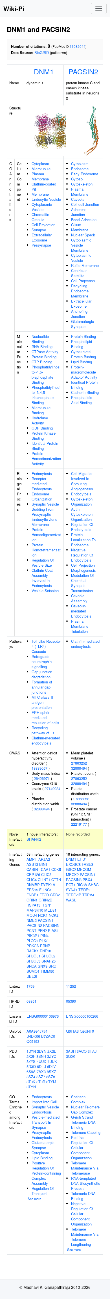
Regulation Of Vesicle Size (43, 562)
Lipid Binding (81, 361)
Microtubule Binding (41, 410)
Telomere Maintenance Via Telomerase (84, 1168)
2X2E (51, 1051)
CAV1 (45, 869)
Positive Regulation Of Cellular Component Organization (82, 1147)
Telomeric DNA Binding (83, 1196)
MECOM (84, 869)
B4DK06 (33, 1036)
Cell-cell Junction (85, 204)
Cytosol (77, 179)
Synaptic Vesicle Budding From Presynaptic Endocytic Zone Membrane (45, 514)
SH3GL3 (33, 961)
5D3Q (31, 1066)
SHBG (93, 884)
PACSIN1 (45, 920)
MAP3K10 (35, 910)
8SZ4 (31, 1076)
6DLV (51, 1066)
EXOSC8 (73, 864)
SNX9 (42, 966)
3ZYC (51, 1056)
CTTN (56, 879)
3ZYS (31, 1061)
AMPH (32, 859)
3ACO (82, 1051)
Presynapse (41, 245)
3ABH (71, 1051)
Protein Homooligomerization (46, 534)
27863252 (79, 763)
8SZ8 (50, 1076)
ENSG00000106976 (43, 1016)
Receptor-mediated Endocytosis (42, 483)
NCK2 (53, 915)
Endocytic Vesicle (46, 199)
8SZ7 (40, 1076)
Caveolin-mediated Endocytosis (81, 611)
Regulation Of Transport (43, 1191)
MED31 (50, 910)
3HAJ (92, 1051)
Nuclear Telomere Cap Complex (85, 1109)
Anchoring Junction (79, 313)
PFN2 (42, 930)
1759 (30, 986)
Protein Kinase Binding (44, 435)
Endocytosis (42, 473)
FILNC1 (45, 889)
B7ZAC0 (48, 1036)
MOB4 (32, 915)
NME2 (32, 920)
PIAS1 (53, 930)
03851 (31, 1001)
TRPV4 (88, 894)
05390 (71, 1001)
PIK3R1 (33, 935)
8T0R (40, 1081)
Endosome (80, 168)
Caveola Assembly (79, 598)
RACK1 (33, 950)
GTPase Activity (45, 351)
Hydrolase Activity (40, 420)
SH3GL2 (48, 956)
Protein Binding (44, 356)
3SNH (41, 1056)
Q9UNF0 (87, 1031)
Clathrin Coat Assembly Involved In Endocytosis (42, 577)
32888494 (42, 809)
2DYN (41, 1051)
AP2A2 (44, 859)
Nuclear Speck (83, 235)
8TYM (51, 1081)
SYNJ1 (71, 889)
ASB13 (32, 864)
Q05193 (33, 1041)
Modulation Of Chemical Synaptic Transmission (82, 583)
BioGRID (41, 52)
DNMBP (33, 884)
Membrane (40, 194)
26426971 (42, 778)
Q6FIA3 (72, 1031)
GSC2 (71, 869)
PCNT (31, 930)
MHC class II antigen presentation (42, 702)
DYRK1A (48, 884)
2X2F (31, 1056)
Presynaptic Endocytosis (42, 1135)
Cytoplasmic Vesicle (42, 207)
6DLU (41, 1066)
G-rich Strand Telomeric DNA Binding (83, 1122)
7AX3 (41, 1071)
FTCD (44, 894)
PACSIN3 (51, 925)
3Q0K (70, 1056)
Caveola (77, 199)
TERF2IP (73, 894)
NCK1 (43, 915)
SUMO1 (33, 971)
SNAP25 (48, 961)
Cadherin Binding (85, 392)
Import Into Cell (44, 1101)
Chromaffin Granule (40, 217)
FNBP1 (32, 894)
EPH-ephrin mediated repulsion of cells (45, 717)
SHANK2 (34, 839)
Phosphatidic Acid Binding (81, 400)
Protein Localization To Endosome (83, 539)
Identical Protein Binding (45, 446)
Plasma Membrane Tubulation (79, 626)
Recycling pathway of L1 (43, 730)
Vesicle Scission (45, 590)
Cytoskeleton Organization (82, 501)
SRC (52, 966)
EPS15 (32, 889)
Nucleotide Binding (40, 339)
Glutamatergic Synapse (82, 324)
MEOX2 (72, 874)
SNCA (32, 966)
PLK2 (43, 940)
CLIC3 (46, 874)
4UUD (41, 1061)
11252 (71, 986)
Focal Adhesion (83, 219)
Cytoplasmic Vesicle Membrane (81, 245)
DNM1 (44, 71)
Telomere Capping (85, 1132)
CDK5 (56, 869)
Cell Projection (43, 224)
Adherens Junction (79, 212)
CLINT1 (44, 879)
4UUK (52, 1061)
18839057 (39, 768)
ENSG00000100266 (82, 1016)
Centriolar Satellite (79, 273)
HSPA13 (33, 905)
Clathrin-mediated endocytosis (46, 740)
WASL (71, 900)
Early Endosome (84, 173)
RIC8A (81, 884)
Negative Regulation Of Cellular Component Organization (82, 1214)
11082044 (77, 46)
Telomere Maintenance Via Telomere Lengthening (84, 1236)
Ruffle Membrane (85, 265)
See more (34, 1198)
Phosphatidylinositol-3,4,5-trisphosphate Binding (46, 395)
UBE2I (32, 976)
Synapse (39, 229)
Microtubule (41, 168)
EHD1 (82, 859)
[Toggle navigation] (99, 8)
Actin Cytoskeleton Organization (82, 514)
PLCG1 (32, 940)
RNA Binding (42, 346)
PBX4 (87, 879)
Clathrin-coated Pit (44, 186)
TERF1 (84, 889)
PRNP (45, 945)
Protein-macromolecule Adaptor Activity (84, 372)
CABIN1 (33, 869)
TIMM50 (47, 971)
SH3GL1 (33, 956)
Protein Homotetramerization (46, 550)
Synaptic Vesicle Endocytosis (45, 1109)
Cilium (76, 224)
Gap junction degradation (42, 674)
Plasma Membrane (40, 176)
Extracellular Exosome (42, 237)
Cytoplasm (40, 163)
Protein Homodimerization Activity (46, 458)
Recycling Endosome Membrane (80, 291)
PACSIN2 (83, 71)
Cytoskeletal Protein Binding (83, 354)
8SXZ (51, 1071)
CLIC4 (32, 879)
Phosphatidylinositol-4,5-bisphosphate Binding (46, 374)
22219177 (79, 824)
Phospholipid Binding (81, 344)
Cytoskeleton (82, 184)
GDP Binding (42, 428)
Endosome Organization (42, 496)
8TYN (31, 1086)
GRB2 (55, 894)
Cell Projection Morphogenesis (83, 567)
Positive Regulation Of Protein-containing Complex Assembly (46, 1173)
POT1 (70, 884)
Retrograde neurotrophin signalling (42, 661)
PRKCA (33, 945)
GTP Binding (42, 361)
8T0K (31, 1081)
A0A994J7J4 (37, 1031)
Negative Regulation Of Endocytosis (82, 555)
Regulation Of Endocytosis (82, 527)
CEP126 (33, 874)
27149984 (52, 788)
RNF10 (45, 950)
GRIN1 (32, 900)
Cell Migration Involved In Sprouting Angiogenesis (82, 481)
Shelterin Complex (78, 1099)
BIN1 (43, 864)
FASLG (87, 864)
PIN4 (44, 935)
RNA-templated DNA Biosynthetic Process (85, 1183)
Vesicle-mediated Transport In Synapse (46, 1122)
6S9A (31, 1071)
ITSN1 (46, 905)
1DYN (31, 1051)
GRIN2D (45, 900)
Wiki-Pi (13, 8)
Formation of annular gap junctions (42, 687)
